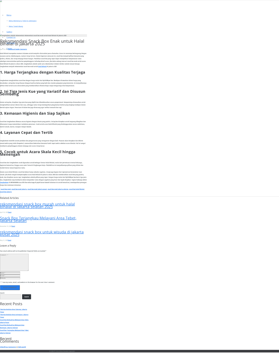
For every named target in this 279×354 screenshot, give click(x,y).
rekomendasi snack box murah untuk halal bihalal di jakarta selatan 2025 (37, 205)
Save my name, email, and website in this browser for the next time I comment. (29, 282)
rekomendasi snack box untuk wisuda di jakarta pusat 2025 (42, 233)
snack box (14, 49)
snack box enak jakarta (19, 189)
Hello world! (22, 347)
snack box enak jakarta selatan (58, 189)
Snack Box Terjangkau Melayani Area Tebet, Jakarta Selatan (38, 219)
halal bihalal (42, 66)
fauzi (9, 49)
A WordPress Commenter (8, 347)
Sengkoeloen (4, 182)
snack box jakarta (6, 192)
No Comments (22, 49)
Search (2, 293)
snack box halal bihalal (76, 189)
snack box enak (6, 189)
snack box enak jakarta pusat (37, 189)
